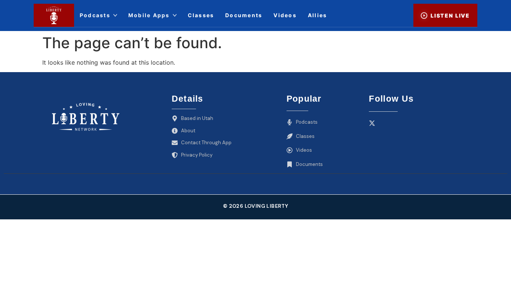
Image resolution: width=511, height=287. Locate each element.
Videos (284, 15)
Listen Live (450, 15)
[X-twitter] (372, 123)
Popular (304, 99)
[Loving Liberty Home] (54, 15)
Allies (317, 15)
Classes (201, 15)
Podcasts (95, 15)
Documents (243, 15)
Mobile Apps (149, 15)
